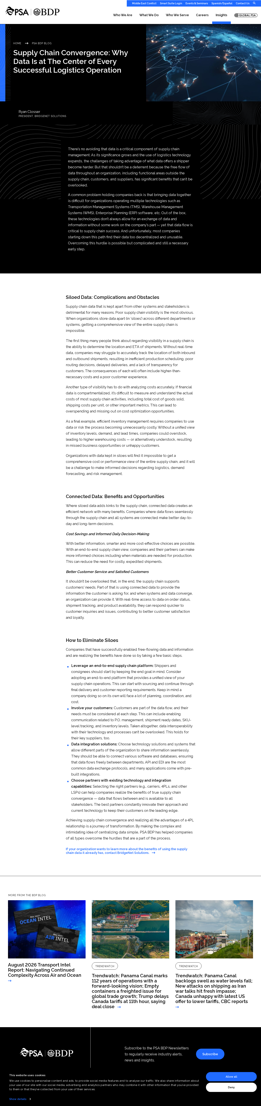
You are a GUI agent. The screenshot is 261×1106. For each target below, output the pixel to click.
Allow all (231, 1076)
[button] (123, 15)
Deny (231, 1087)
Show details (17, 1099)
